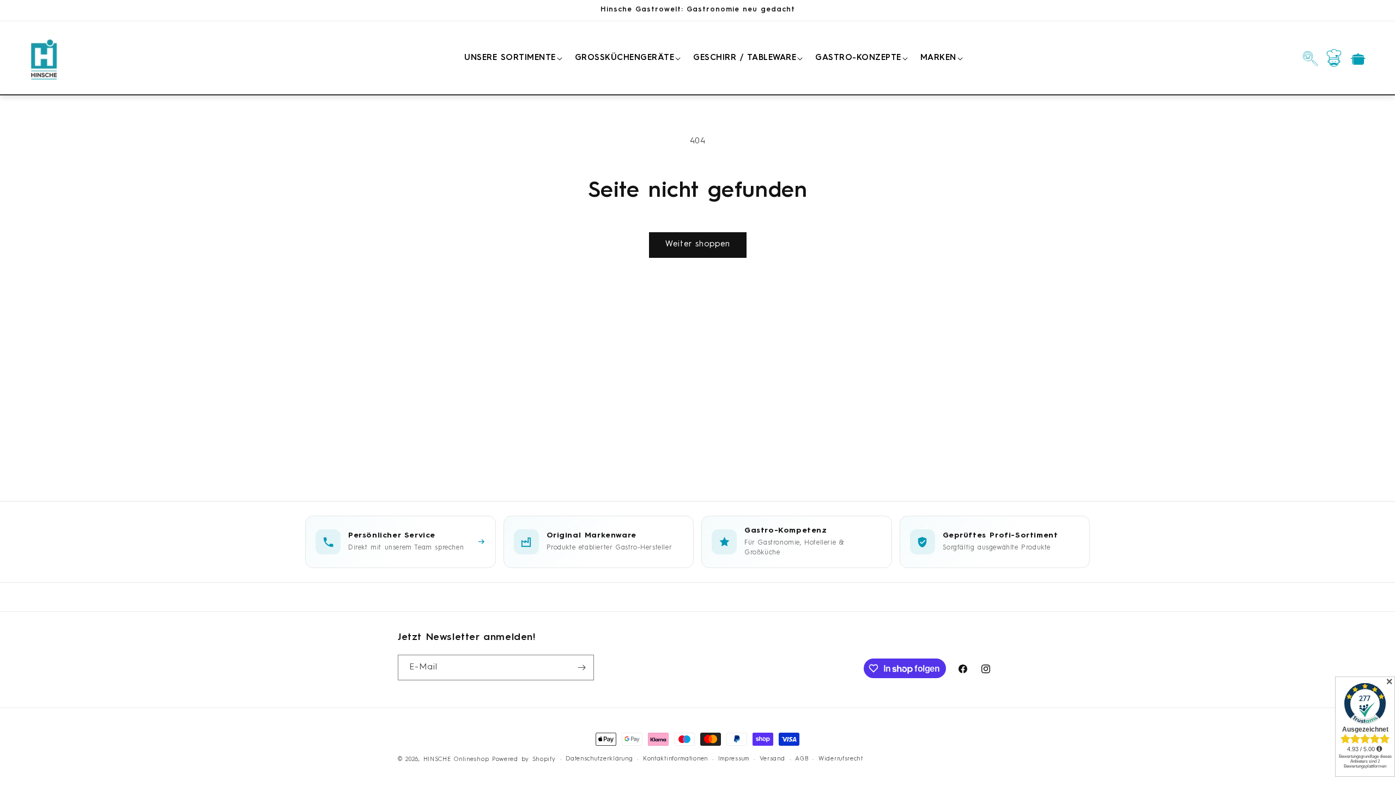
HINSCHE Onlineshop (456, 760)
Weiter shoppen (697, 244)
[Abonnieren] (581, 667)
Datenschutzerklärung (599, 759)
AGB (801, 759)
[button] (511, 58)
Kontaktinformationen (675, 759)
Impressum (733, 759)
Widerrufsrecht (840, 759)
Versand (772, 759)
